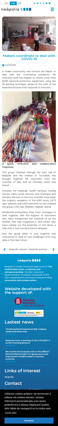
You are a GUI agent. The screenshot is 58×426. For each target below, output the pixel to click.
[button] (42, 10)
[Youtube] (46, 3)
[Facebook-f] (41, 3)
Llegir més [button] (10, 412)
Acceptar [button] (29, 420)
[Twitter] (38, 3)
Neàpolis (9, 376)
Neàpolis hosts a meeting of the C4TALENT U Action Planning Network (27, 341)
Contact (13, 383)
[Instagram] (44, 3)
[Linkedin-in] (35, 3)
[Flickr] (49, 3)
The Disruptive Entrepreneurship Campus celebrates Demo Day (25, 330)
